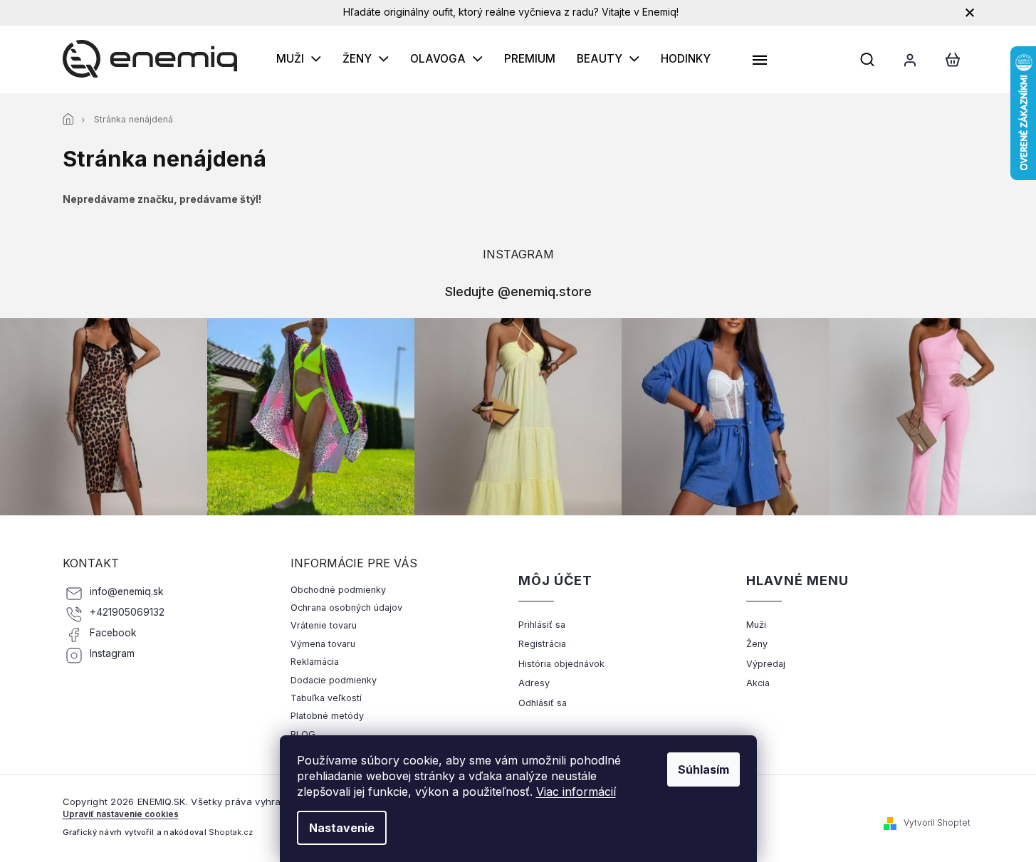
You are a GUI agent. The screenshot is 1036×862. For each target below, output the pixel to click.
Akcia (758, 683)
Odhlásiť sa (542, 703)
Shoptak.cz (231, 832)
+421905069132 (127, 612)
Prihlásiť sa (541, 624)
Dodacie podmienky (334, 680)
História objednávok (561, 663)
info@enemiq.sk (127, 591)
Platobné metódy (327, 715)
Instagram (112, 653)
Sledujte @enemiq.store (518, 291)
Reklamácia (315, 661)
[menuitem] (299, 59)
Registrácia (542, 643)
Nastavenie (342, 828)
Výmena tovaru (323, 643)
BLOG (303, 734)
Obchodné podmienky (338, 589)
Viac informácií (576, 791)
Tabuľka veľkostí (326, 698)
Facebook (113, 632)
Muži (756, 624)
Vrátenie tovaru (324, 625)
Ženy (757, 643)
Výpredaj (765, 663)
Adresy (534, 683)
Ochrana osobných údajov (346, 607)
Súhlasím (703, 769)
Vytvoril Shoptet (937, 822)
